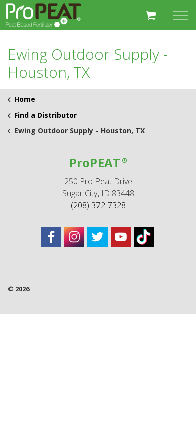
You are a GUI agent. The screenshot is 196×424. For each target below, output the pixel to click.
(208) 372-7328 (98, 205)
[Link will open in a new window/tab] (51, 237)
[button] (151, 15)
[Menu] (181, 15)
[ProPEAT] (43, 15)
